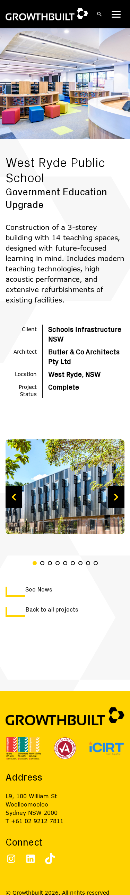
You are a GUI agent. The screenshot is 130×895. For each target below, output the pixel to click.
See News (38, 590)
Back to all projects (51, 610)
